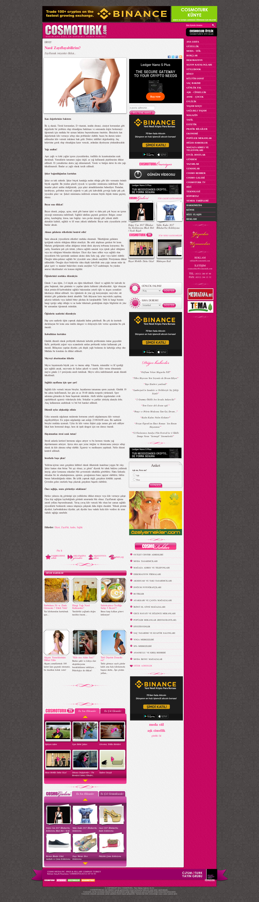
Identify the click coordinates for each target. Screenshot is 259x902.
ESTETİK (191, 124)
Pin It (59, 550)
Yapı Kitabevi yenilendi (155, 384)
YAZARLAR (192, 164)
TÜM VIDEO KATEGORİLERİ (170, 235)
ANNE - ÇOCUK (195, 97)
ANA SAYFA (192, 41)
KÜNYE (190, 210)
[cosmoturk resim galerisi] (141, 197)
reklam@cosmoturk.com (200, 260)
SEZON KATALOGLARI (199, 64)
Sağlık (80, 527)
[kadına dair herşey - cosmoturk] (76, 36)
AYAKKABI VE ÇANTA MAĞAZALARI (153, 600)
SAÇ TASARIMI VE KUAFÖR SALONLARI (154, 632)
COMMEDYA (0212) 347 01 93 (83, 874)
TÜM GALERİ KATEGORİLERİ (170, 198)
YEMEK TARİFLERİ (197, 200)
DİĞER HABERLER (54, 572)
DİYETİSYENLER (142, 626)
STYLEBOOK (193, 69)
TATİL (189, 119)
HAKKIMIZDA (194, 205)
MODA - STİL (193, 51)
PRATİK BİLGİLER (196, 129)
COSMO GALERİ (195, 177)
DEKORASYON (194, 60)
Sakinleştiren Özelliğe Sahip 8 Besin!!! (111, 606)
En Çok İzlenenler (112, 711)
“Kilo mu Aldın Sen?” (83, 657)
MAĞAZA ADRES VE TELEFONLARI (152, 567)
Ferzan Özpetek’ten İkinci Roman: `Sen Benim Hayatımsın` (156, 425)
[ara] (213, 25)
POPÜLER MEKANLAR (199, 138)
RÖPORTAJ (192, 196)
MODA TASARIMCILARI (146, 561)
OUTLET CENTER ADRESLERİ (148, 554)
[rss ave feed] (180, 57)
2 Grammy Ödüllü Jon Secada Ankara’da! (155, 399)
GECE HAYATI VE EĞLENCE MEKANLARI (154, 613)
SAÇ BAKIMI (193, 83)
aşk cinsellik (156, 730)
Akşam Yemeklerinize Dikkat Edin (55, 658)
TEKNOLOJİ (193, 191)
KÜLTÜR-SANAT (195, 78)
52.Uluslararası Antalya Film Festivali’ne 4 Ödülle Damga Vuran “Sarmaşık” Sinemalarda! (156, 434)
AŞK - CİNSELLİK (196, 92)
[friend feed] (176, 57)
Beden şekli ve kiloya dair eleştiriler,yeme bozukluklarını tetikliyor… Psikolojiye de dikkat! (84, 665)
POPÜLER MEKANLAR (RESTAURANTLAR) (155, 619)
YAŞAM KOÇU (194, 106)
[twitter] (173, 57)
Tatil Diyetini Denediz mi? (111, 658)
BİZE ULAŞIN (193, 214)
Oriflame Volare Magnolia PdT (155, 372)
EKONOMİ (192, 133)
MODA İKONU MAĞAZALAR (148, 659)
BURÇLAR (192, 55)
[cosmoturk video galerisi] (141, 235)
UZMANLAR (193, 168)
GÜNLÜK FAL (194, 87)
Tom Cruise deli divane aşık (155, 405)
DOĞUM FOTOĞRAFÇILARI (147, 587)
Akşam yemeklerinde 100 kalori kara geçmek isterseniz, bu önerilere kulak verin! (57, 666)
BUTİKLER (139, 593)
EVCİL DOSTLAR (195, 154)
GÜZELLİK (192, 46)
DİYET (48, 42)
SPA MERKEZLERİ (143, 646)
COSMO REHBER (195, 173)
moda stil (156, 724)
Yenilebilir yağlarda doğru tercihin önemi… (83, 613)
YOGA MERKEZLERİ (144, 639)
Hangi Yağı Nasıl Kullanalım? (81, 606)
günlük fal (156, 735)
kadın (72, 527)
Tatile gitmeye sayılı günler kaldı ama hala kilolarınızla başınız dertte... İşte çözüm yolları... (113, 668)
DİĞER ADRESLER (143, 665)
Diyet (57, 527)
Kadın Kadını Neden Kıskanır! (155, 417)
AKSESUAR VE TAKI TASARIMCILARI (153, 580)
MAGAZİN (192, 115)
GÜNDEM (191, 159)
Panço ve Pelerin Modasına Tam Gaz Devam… (155, 411)
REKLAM (191, 219)
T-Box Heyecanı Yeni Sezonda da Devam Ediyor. (155, 378)
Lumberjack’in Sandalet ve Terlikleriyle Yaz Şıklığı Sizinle (156, 391)
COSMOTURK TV (195, 182)
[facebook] (169, 57)
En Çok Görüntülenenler (112, 793)
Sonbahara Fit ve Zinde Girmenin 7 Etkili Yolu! (55, 606)
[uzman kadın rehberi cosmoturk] (155, 546)
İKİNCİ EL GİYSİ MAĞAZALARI (149, 606)
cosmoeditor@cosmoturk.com (200, 268)
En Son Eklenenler (87, 711)
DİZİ (188, 187)
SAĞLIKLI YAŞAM (196, 110)
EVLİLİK (191, 101)
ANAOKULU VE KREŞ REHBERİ (150, 652)
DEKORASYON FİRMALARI (147, 574)
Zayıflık (65, 527)
